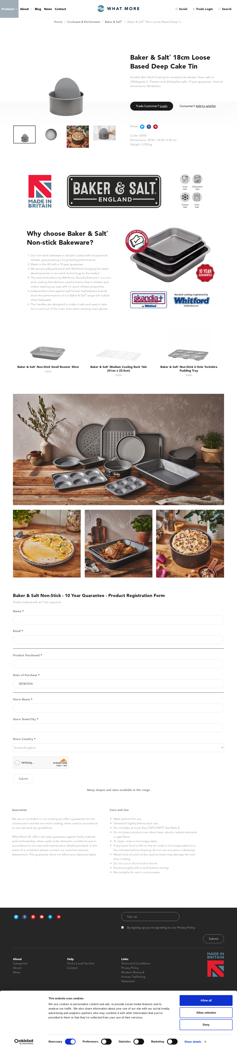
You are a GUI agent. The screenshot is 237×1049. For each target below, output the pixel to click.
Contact (60, 9)
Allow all (206, 1000)
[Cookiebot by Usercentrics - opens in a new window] (24, 1042)
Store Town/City (25, 719)
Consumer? (198, 106)
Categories (20, 963)
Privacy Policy (130, 968)
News (48, 9)
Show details (192, 1041)
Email (18, 631)
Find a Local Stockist (80, 963)
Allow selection (206, 1012)
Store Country (24, 739)
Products (7, 9)
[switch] (106, 1042)
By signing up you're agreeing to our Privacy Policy (161, 928)
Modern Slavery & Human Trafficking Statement (133, 976)
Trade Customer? (151, 106)
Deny (206, 1024)
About (24, 9)
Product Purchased (27, 655)
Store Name (22, 699)
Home (58, 22)
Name (18, 611)
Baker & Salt (113, 22)
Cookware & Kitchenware (83, 22)
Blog (38, 9)
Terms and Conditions (135, 963)
